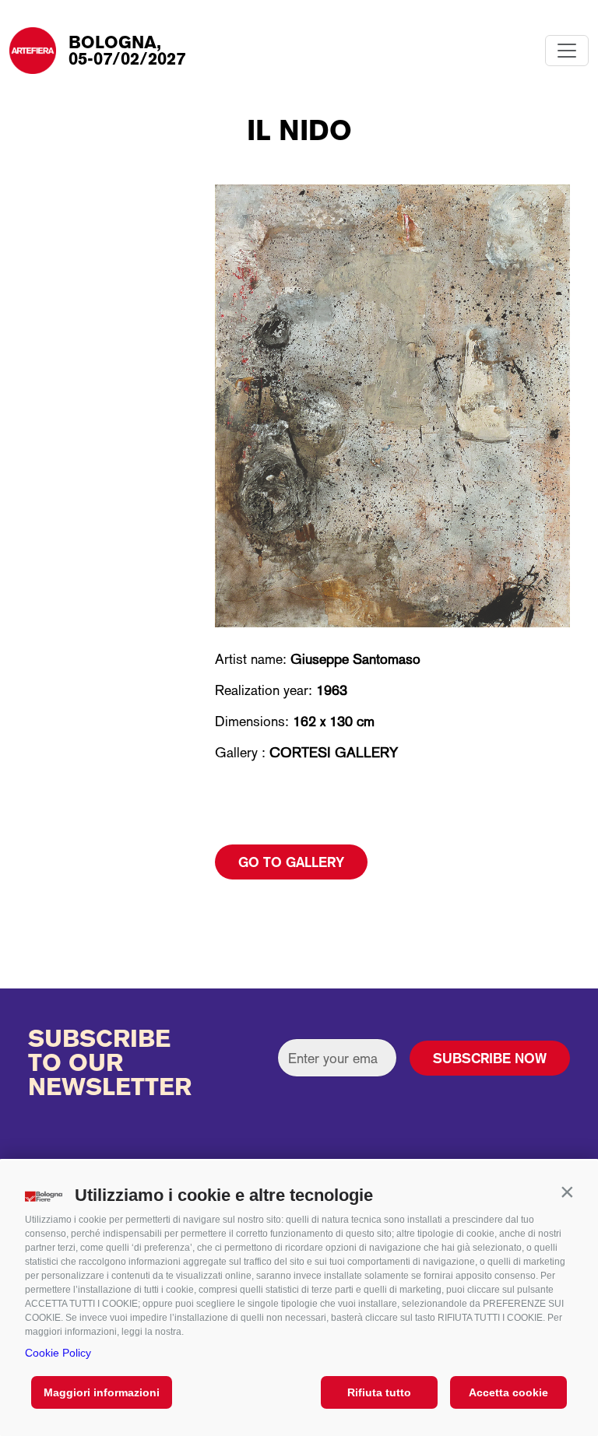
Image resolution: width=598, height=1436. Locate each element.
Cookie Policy (58, 1352)
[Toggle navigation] (567, 50)
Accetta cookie (508, 1392)
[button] (567, 1191)
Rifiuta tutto (379, 1392)
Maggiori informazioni (102, 1392)
